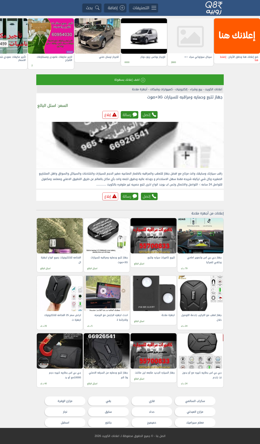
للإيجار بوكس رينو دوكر (152, 57)
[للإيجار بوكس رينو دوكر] (144, 36)
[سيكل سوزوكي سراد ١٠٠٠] (190, 36)
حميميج (151, 422)
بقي (108, 401)
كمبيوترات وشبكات (161, 89)
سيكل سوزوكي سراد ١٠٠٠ (198, 57)
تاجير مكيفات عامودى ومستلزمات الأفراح (54, 58)
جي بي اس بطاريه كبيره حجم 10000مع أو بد (65, 375)
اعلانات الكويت (213, 89)
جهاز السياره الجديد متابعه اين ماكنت (155, 372)
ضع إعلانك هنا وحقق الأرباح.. (239, 58)
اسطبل (65, 422)
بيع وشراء (196, 89)
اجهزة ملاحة (168, 315)
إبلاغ (107, 114)
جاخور (108, 422)
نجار (65, 412)
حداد (151, 412)
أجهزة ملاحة (139, 89)
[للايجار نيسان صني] (97, 36)
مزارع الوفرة (65, 401)
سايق (108, 412)
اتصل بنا (161, 436)
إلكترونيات (181, 89)
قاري (152, 401)
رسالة (127, 114)
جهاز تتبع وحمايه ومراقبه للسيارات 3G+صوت (185, 97)
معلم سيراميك (195, 422)
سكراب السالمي (195, 401)
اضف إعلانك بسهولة (127, 79)
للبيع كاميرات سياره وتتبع (161, 257)
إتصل (147, 114)
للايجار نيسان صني (109, 57)
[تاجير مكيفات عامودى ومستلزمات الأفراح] (51, 36)
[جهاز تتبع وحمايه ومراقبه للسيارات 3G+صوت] (130, 145)
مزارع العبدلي (195, 412)
